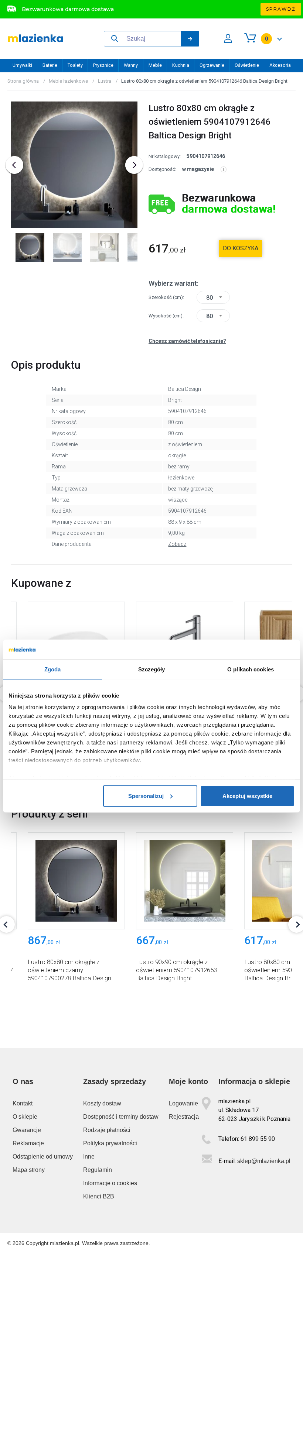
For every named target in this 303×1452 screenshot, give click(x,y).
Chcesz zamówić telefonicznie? (187, 341)
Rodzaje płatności (106, 1130)
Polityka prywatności (110, 1143)
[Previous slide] (14, 165)
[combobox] (213, 297)
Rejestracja (184, 1117)
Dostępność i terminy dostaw (121, 1117)
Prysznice (103, 65)
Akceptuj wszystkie (247, 795)
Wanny (131, 65)
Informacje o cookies (110, 1183)
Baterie (49, 65)
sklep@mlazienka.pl (263, 1161)
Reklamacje (28, 1143)
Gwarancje (27, 1130)
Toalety (75, 65)
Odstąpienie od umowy (43, 1156)
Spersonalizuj (146, 795)
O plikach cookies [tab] (250, 669)
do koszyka (240, 248)
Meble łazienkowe (68, 81)
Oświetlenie (247, 65)
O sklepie (25, 1117)
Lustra (104, 81)
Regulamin (97, 1170)
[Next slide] (134, 165)
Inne (89, 1156)
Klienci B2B (98, 1196)
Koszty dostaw (102, 1103)
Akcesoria (280, 65)
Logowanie (183, 1103)
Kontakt (23, 1103)
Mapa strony (29, 1170)
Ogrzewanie (212, 65)
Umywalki (22, 65)
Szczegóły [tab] (151, 669)
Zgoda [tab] (52, 669)
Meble (155, 65)
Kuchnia (180, 65)
